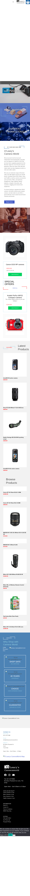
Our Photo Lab (6, 820)
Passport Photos (7, 821)
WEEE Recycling (7, 811)
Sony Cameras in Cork (8, 796)
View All (15, 288)
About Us (5, 805)
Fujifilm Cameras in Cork (9, 798)
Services (9, 638)
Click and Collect (7, 818)
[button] (13, 2)
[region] (15, 42)
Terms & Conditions (7, 809)
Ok (10, 835)
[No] (14, 835)
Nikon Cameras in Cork (8, 794)
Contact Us (5, 807)
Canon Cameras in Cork (8, 792)
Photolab (15, 220)
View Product (15, 274)
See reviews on (6, 649)
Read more (9, 202)
